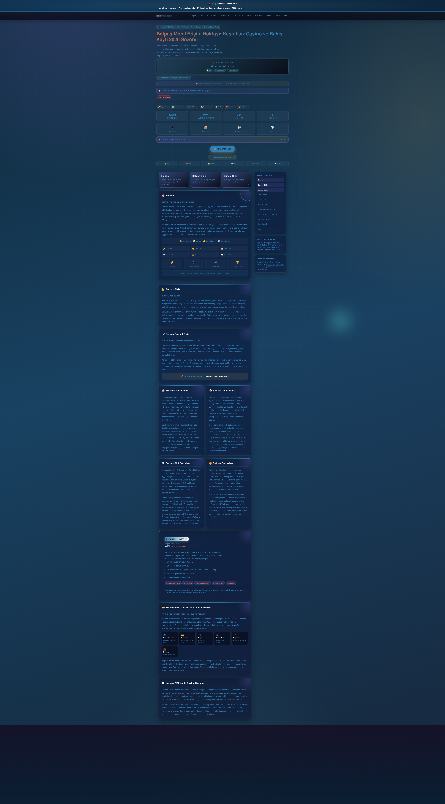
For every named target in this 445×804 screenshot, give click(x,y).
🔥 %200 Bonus (243, 107)
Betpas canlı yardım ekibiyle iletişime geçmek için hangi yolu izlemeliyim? (198, 786)
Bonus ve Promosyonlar (266, 209)
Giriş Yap (167, 248)
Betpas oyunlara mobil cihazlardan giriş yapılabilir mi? (189, 778)
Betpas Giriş (263, 185)
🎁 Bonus (189, 164)
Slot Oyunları (168, 254)
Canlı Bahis (239, 16)
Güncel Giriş (263, 190)
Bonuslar (258, 16)
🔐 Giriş (167, 164)
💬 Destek (278, 164)
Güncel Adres (212, 16)
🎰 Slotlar (219, 107)
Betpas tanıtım (270, 264)
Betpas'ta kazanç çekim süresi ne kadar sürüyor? (186, 770)
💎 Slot (233, 164)
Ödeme (268, 16)
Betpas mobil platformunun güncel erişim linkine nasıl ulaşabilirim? (195, 745)
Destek (277, 16)
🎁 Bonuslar (230, 107)
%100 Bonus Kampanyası (267, 214)
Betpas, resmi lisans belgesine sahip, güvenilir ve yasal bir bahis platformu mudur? (202, 753)
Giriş (201, 16)
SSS (285, 16)
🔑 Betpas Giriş (163, 107)
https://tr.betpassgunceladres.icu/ (201, 342)
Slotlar (249, 16)
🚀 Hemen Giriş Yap (222, 148)
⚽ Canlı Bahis (192, 107)
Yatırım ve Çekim (264, 219)
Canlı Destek (226, 254)
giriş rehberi (280, 264)
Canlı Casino (225, 16)
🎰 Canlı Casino (206, 107)
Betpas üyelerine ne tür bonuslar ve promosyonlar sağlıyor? (191, 761)
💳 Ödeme (255, 164)
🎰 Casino (211, 164)
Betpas (193, 16)
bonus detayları (264, 267)
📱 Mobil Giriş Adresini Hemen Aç (222, 157)
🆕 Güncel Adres (177, 107)
